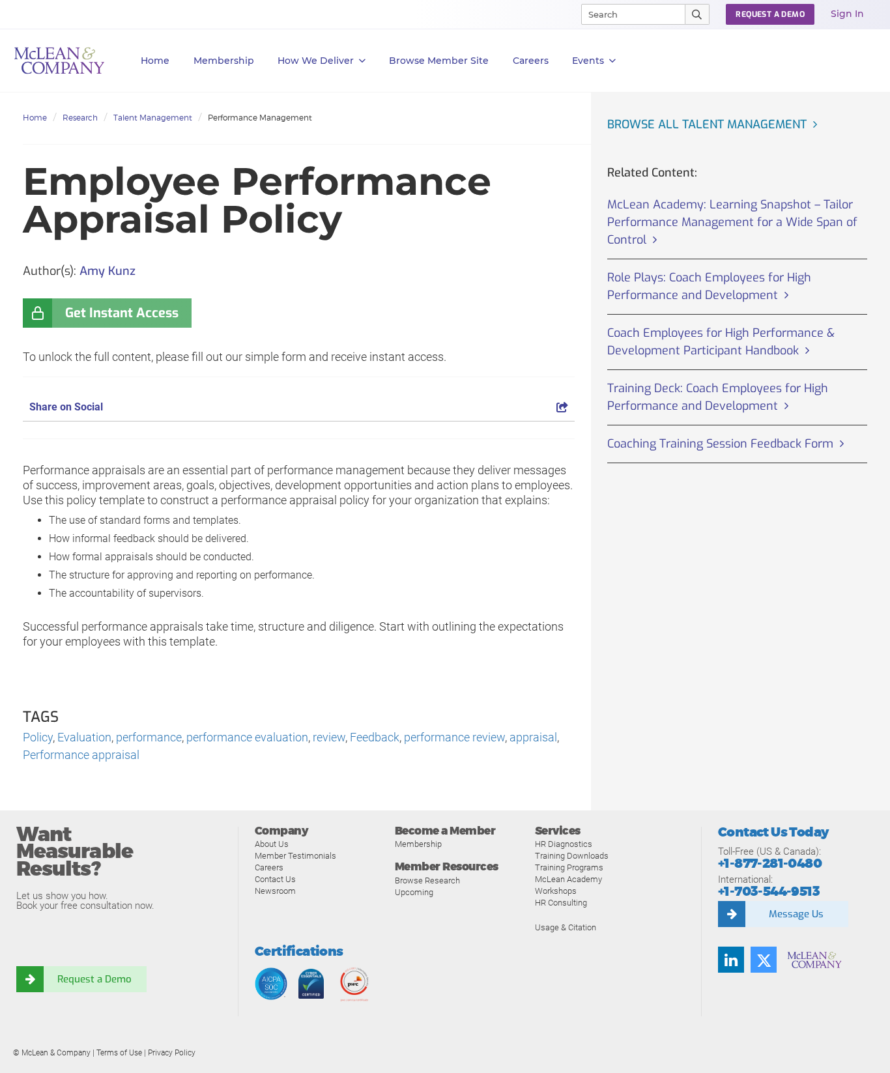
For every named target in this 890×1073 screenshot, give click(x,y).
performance (149, 737)
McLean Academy (568, 879)
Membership (224, 60)
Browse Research (427, 880)
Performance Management (260, 117)
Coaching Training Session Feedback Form (720, 443)
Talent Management (152, 117)
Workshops (556, 891)
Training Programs (569, 867)
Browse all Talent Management (707, 124)
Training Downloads (572, 856)
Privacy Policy (171, 1052)
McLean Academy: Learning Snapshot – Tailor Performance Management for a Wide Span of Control (732, 222)
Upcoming (414, 892)
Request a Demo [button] (770, 14)
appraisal (533, 737)
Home (155, 60)
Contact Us (275, 879)
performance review (454, 737)
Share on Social (66, 407)
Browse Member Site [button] (439, 60)
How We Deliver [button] (316, 60)
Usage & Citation (565, 927)
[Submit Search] (697, 14)
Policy (38, 737)
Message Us (796, 914)
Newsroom (275, 891)
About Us (272, 844)
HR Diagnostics (563, 844)
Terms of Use (119, 1052)
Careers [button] (531, 60)
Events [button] (588, 60)
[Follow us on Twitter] (764, 960)
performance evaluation (247, 737)
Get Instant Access (122, 313)
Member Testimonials (295, 856)
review (329, 737)
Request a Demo (94, 979)
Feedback (374, 737)
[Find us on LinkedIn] (731, 960)
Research (80, 117)
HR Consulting (561, 903)
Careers (269, 867)
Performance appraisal (81, 755)
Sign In (847, 14)
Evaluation (84, 737)
